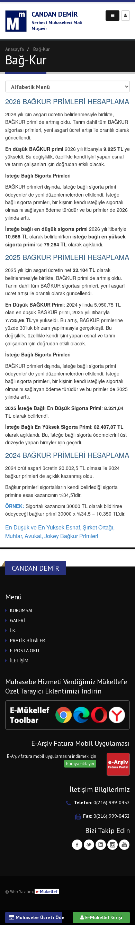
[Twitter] (89, 845)
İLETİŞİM (19, 661)
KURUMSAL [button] (22, 610)
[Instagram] (112, 845)
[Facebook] (77, 845)
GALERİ (17, 620)
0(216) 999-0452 (111, 802)
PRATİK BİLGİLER (27, 640)
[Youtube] (124, 845)
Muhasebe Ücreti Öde (38, 917)
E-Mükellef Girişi (103, 917)
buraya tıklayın (80, 763)
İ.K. (13, 630)
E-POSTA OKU (24, 650)
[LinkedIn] (101, 845)
